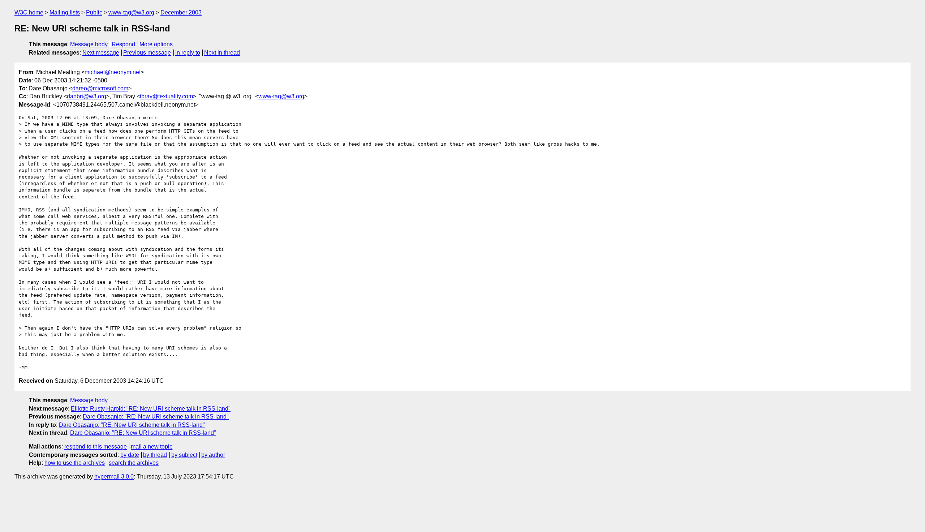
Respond (123, 44)
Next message (100, 53)
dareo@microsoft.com (100, 88)
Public (94, 12)
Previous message (147, 53)
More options (156, 44)
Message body (89, 44)
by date (129, 455)
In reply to (187, 53)
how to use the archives (74, 463)
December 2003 (181, 12)
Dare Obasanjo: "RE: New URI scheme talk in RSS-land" (156, 416)
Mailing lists (65, 12)
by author (213, 455)
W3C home (28, 12)
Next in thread (222, 53)
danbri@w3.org (86, 96)
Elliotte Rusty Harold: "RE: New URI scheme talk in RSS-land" (151, 409)
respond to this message (95, 446)
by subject (184, 455)
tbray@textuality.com (166, 96)
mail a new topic (151, 446)
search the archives (134, 463)
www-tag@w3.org (131, 12)
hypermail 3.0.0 (114, 476)
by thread (155, 455)
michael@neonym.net (113, 72)
